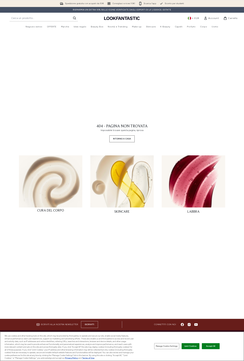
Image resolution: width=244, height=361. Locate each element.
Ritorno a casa (122, 139)
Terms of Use (88, 358)
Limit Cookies (190, 346)
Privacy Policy (71, 358)
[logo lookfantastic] (122, 18)
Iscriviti (89, 324)
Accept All (210, 346)
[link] (211, 18)
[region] (122, 346)
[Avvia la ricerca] (74, 18)
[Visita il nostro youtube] (196, 324)
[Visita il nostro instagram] (189, 324)
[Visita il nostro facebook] (182, 324)
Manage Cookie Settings (167, 346)
